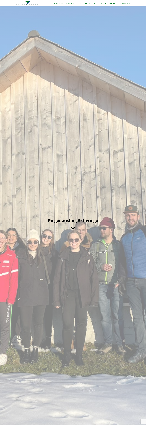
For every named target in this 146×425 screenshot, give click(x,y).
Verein (95, 3)
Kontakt (112, 3)
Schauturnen (71, 3)
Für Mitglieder (124, 3)
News (87, 3)
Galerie (103, 3)
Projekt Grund (58, 3)
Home (80, 3)
